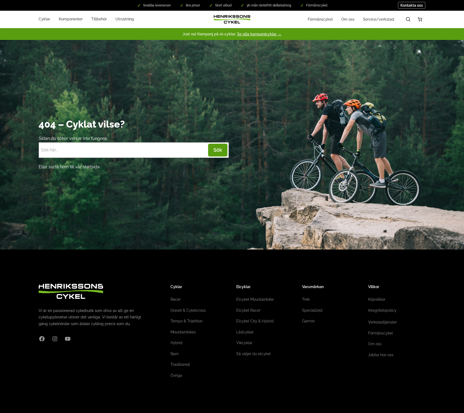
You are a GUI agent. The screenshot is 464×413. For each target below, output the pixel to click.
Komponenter (71, 19)
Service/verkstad (378, 19)
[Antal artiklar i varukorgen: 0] (420, 19)
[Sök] (408, 19)
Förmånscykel (320, 19)
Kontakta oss (411, 5)
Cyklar (44, 19)
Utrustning (124, 19)
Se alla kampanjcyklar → (259, 34)
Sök (217, 150)
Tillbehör (99, 19)
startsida (91, 166)
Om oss (347, 19)
